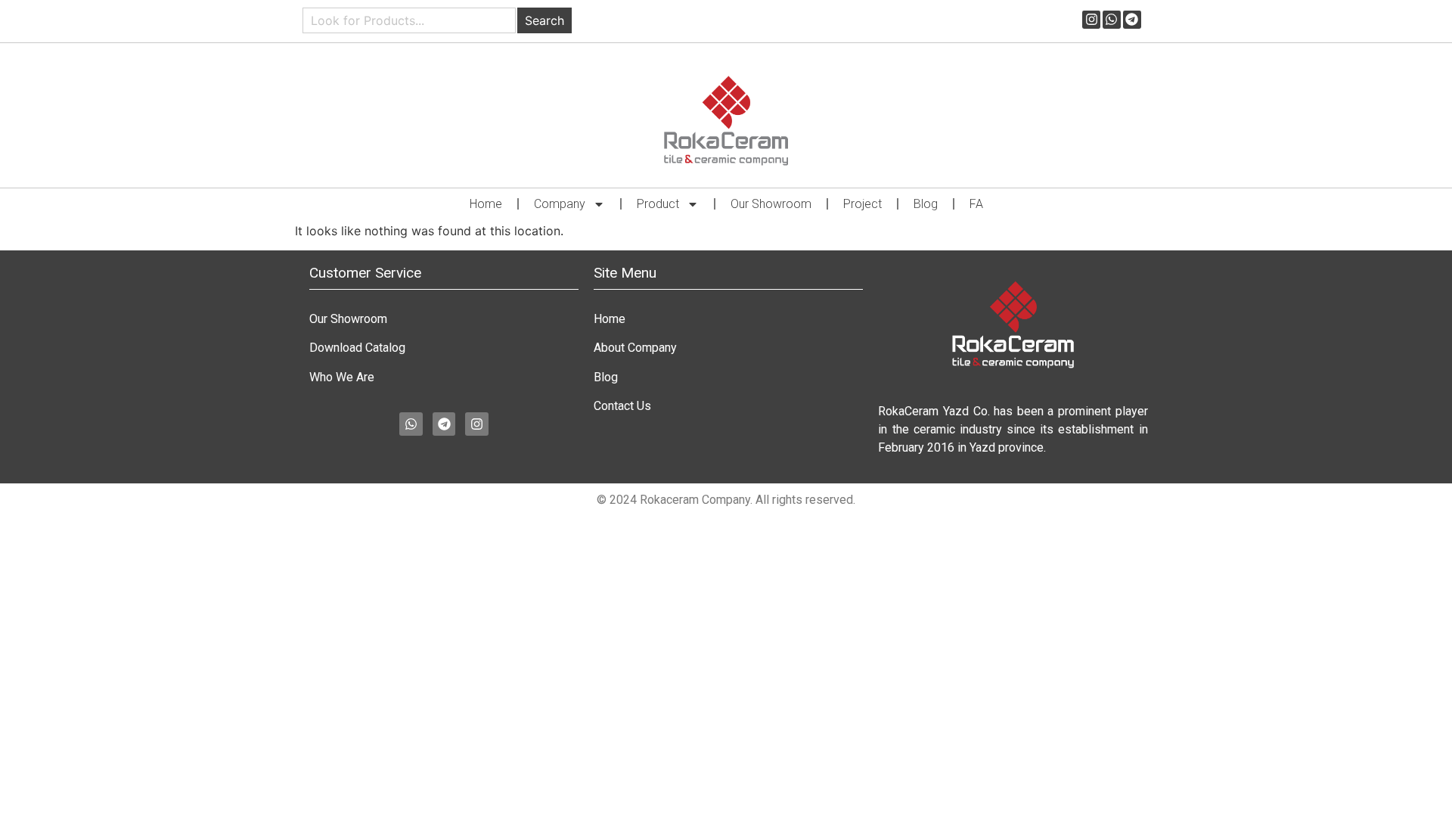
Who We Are (341, 377)
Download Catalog (357, 347)
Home (486, 204)
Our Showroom (771, 204)
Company (559, 204)
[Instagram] (1091, 20)
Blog (926, 204)
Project (862, 204)
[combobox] (409, 20)
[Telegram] (1132, 20)
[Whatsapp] (1112, 20)
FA (976, 204)
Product (658, 204)
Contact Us (622, 406)
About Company (635, 347)
